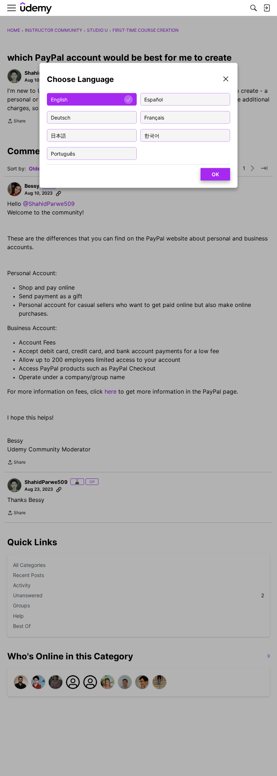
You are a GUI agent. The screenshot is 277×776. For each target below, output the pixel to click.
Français (154, 117)
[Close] (225, 79)
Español (153, 99)
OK (215, 174)
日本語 (58, 135)
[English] (36, 8)
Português (63, 153)
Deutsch (60, 117)
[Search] (253, 8)
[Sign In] (266, 8)
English (59, 99)
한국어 (151, 135)
